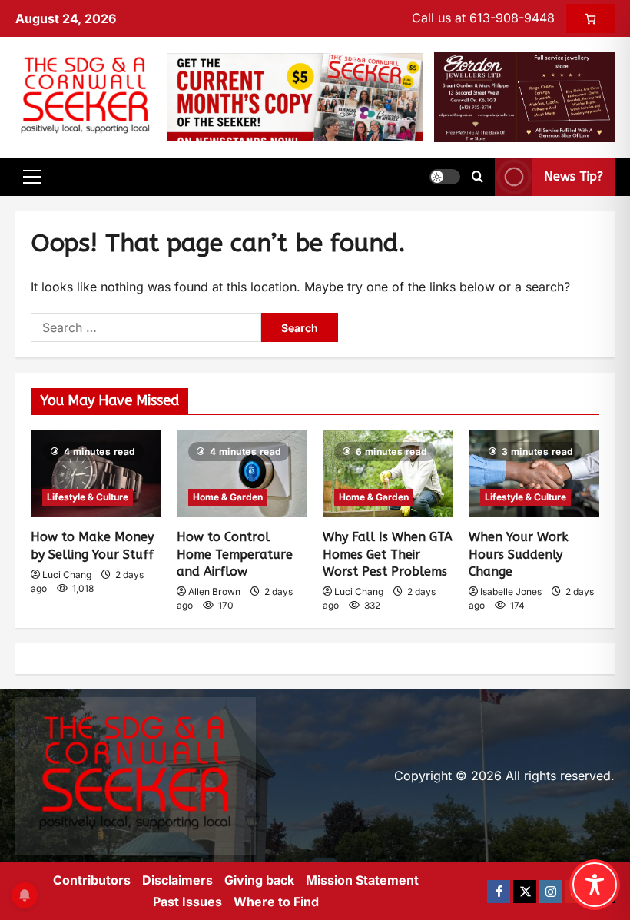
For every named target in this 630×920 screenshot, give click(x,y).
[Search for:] (146, 327)
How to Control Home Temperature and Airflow (235, 554)
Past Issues (187, 901)
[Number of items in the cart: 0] (590, 18)
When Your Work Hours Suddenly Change (519, 554)
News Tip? (573, 177)
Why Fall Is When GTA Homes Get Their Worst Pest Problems (388, 554)
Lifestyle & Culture (87, 497)
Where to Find (276, 901)
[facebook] (498, 891)
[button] (31, 177)
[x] (524, 891)
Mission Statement (362, 880)
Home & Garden (228, 497)
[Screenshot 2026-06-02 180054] (524, 96)
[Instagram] (550, 891)
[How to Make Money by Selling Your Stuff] (96, 473)
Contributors (92, 880)
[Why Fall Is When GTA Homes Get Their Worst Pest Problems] (388, 473)
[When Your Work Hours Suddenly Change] (534, 473)
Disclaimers (177, 880)
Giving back (259, 880)
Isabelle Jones (511, 591)
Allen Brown (214, 591)
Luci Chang (66, 574)
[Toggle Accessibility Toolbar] (594, 884)
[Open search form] (477, 177)
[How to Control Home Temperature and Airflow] (242, 473)
